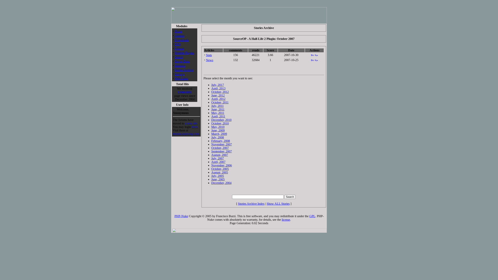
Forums (179, 48)
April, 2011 (218, 116)
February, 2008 (220, 141)
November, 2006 (221, 165)
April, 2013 (218, 88)
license (286, 219)
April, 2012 (218, 99)
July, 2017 (217, 85)
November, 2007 (221, 144)
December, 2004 (221, 183)
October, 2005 (220, 169)
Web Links (181, 78)
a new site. (191, 123)
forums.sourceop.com (186, 134)
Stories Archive (184, 70)
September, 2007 (221, 151)
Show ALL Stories (278, 203)
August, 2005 (219, 172)
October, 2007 (220, 148)
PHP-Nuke (181, 216)
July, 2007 (217, 158)
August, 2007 (219, 155)
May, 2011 (217, 113)
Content (179, 35)
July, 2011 (217, 106)
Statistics (180, 65)
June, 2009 (218, 130)
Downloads (182, 40)
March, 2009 (219, 134)
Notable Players (184, 52)
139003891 (185, 92)
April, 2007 (218, 162)
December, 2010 (221, 120)
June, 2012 (218, 95)
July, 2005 (217, 176)
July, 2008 (217, 137)
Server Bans (182, 61)
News (209, 60)
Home (178, 31)
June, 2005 (218, 179)
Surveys (180, 74)
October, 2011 (220, 102)
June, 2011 (217, 109)
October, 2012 (220, 92)
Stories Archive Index (251, 203)
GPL (312, 216)
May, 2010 (217, 127)
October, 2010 (220, 123)
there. (195, 127)
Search (179, 57)
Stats (209, 55)
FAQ (178, 44)
